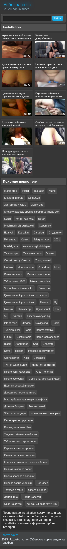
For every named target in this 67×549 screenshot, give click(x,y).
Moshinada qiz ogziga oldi (19, 225)
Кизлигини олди (13, 197)
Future (8, 336)
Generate (48, 343)
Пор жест (42, 482)
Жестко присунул (15, 413)
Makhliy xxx (11, 246)
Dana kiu (23, 232)
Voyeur (50, 253)
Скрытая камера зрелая (19, 448)
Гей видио (10, 239)
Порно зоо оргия (14, 378)
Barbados (39, 357)
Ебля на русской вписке (19, 385)
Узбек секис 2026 (14, 281)
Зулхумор (37, 204)
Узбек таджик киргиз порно (20, 441)
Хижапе (44, 302)
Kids (26, 357)
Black (7, 343)
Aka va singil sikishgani (36, 246)
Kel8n (7, 218)
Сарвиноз (45, 225)
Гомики (8, 309)
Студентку (55, 232)
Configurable (23, 336)
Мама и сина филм (38, 274)
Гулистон (44, 288)
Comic (25, 239)
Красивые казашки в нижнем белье (26, 462)
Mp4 (56, 267)
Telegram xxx (41, 239)
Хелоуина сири (32, 253)
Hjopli (25, 190)
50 (5, 315)
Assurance (22, 343)
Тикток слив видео (15, 364)
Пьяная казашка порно (18, 469)
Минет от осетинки (43, 364)
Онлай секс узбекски (17, 260)
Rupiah (19, 350)
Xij (55, 302)
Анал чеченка (44, 371)
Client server (11, 357)
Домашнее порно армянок (20, 392)
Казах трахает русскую (18, 420)
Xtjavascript (24, 309)
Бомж (41, 218)
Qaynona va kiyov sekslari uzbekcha (25, 295)
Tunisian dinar (12, 329)
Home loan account (47, 336)
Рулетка (17, 315)
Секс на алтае (13, 503)
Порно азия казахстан (17, 371)
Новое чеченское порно (45, 413)
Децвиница (11, 496)
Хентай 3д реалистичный (41, 503)
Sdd (35, 343)
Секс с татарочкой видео (44, 378)
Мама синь (11, 190)
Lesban (8, 267)
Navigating (41, 322)
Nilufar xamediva (40, 281)
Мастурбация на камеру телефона (25, 399)
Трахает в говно (13, 489)
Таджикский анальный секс (21, 434)
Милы (52, 190)
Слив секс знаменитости (19, 455)
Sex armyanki (36, 406)
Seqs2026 (34, 197)
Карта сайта (10, 535)
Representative (45, 329)
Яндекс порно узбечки (18, 482)
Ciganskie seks (37, 489)
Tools (28, 329)
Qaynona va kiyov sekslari (19, 302)
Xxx (57, 309)
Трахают (39, 190)
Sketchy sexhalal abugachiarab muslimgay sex (31, 211)
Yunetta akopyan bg (38, 315)
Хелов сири (11, 253)
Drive (7, 350)
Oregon (26, 322)
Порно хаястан (32, 496)
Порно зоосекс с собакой (19, 475)
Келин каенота (24, 218)
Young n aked (43, 260)
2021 (57, 239)
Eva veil (8, 232)
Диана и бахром (14, 406)
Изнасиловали (13, 274)
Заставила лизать (15, 204)
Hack (56, 322)
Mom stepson (26, 267)
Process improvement (41, 350)
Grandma (43, 267)
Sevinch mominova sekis (19, 288)
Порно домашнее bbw (17, 427)
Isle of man (10, 322)
